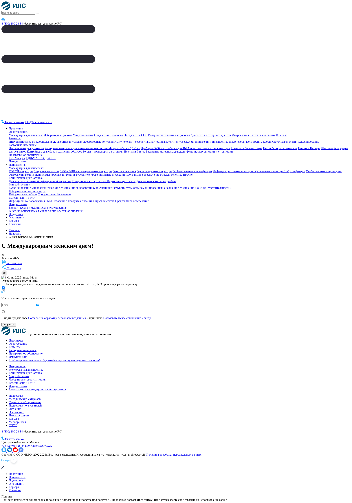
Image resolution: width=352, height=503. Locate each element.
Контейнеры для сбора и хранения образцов (54, 151)
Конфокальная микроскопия (38, 210)
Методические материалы (25, 398)
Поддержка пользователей (25, 405)
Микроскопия (240, 135)
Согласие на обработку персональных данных (57, 318)
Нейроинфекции (294, 171)
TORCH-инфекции (21, 171)
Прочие (187, 174)
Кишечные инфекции (270, 171)
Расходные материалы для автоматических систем (76, 148)
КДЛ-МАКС (34, 158)
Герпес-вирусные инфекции (154, 171)
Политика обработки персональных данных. (174, 454)
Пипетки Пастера (309, 148)
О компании (16, 217)
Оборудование (18, 131)
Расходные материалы (22, 144)
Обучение (15, 408)
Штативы (327, 148)
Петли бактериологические (280, 148)
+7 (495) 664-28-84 (12, 445)
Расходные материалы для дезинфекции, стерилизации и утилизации (189, 151)
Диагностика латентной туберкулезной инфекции (179, 141)
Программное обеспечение (26, 154)
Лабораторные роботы (58, 135)
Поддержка (16, 214)
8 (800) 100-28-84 (12, 23)
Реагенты (15, 138)
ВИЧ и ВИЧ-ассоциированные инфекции (86, 171)
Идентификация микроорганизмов (76, 187)
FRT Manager (17, 158)
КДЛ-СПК (49, 158)
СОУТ (13, 425)
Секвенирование (308, 141)
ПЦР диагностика (20, 141)
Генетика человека (124, 171)
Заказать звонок (14, 122)
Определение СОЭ (135, 135)
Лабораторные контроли (98, 141)
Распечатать (14, 263)
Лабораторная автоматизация (27, 191)
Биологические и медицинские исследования (37, 207)
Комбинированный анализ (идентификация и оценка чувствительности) (184, 187)
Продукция (16, 128)
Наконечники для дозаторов (26, 148)
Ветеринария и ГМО (22, 197)
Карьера (14, 220)
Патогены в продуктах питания (72, 201)
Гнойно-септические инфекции (192, 171)
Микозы (165, 174)
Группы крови (262, 141)
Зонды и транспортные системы (103, 151)
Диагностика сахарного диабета (211, 135)
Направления (17, 164)
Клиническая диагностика (25, 177)
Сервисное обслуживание (25, 402)
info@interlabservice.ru (38, 122)
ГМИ (48, 201)
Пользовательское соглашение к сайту (127, 318)
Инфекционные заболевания (27, 201)
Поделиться (13, 268)
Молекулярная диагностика (26, 135)
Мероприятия (17, 422)
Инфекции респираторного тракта (234, 171)
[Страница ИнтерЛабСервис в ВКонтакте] (10, 451)
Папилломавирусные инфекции (55, 174)
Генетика (281, 135)
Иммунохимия (18, 161)
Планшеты (238, 148)
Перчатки (130, 151)
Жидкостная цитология (108, 135)
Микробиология (83, 135)
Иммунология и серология (131, 141)
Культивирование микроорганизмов (31, 187)
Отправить (9, 324)
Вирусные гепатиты (46, 171)
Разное (141, 151)
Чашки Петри (253, 148)
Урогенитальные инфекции (107, 174)
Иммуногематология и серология (169, 135)
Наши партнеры (19, 415)
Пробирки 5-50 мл (152, 148)
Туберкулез (83, 174)
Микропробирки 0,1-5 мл (124, 148)
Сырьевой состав (103, 201)
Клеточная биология (262, 135)
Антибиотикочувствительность (119, 187)
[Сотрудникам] (3, 20)
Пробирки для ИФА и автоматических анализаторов (197, 148)
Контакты (15, 224)
